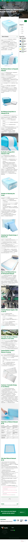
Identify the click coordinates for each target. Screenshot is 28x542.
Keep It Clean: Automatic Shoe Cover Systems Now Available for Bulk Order (24, 38)
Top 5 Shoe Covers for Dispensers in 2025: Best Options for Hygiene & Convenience (24, 41)
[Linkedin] (13, 530)
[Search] (25, 21)
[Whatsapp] (14, 530)
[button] (9, 0)
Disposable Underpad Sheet (7, 494)
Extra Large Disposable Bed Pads (7, 486)
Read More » (23, 39)
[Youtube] (12, 530)
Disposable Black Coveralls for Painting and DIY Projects (24, 51)
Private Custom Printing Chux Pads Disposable (9, 492)
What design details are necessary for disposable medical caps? (24, 46)
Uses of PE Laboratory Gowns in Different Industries (24, 49)
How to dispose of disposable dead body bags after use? (24, 44)
